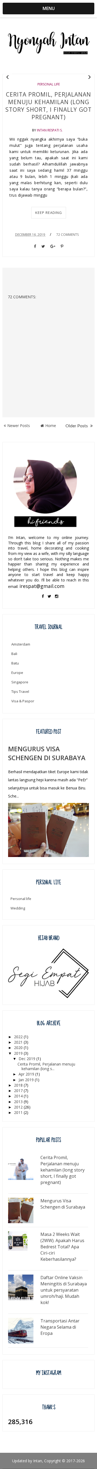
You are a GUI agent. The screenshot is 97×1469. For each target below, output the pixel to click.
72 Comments (67, 234)
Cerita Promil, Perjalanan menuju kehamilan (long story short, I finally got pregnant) (48, 106)
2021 (19, 1042)
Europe (17, 672)
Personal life (48, 84)
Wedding (18, 908)
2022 (19, 1036)
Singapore (19, 682)
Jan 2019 (27, 1079)
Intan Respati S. (50, 130)
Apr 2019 (27, 1074)
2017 (19, 1090)
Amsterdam (20, 644)
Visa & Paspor (22, 701)
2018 (19, 1085)
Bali (14, 653)
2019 (19, 1053)
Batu (15, 663)
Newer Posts (18, 425)
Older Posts (77, 426)
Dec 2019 (27, 1058)
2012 (19, 1107)
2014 (19, 1096)
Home (50, 425)
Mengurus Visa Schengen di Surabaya (46, 753)
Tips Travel (20, 691)
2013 (19, 1101)
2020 (19, 1047)
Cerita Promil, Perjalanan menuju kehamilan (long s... (46, 1066)
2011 (19, 1112)
